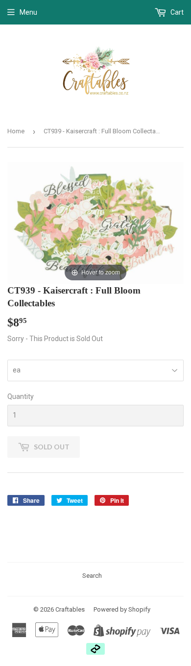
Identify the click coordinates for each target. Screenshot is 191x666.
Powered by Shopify (122, 609)
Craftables (70, 609)
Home (15, 131)
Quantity (20, 396)
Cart (176, 12)
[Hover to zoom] (95, 222)
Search (92, 575)
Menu (28, 12)
